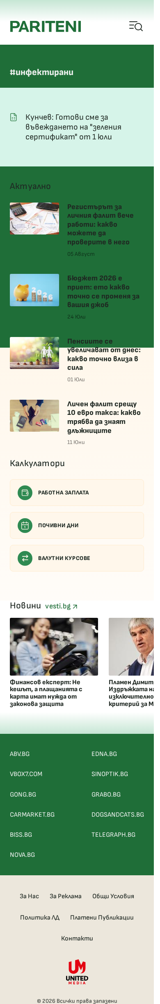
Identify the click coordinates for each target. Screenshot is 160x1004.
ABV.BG (20, 754)
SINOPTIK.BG (109, 774)
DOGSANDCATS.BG (117, 815)
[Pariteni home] (45, 26)
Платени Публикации (102, 918)
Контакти (77, 939)
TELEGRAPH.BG (113, 835)
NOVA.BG (22, 855)
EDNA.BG (104, 754)
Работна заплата (63, 492)
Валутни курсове (64, 558)
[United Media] (77, 971)
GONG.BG (23, 795)
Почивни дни (58, 525)
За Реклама (66, 896)
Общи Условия (113, 896)
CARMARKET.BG (32, 815)
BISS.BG (21, 835)
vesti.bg (58, 606)
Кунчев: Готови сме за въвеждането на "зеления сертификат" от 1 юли (73, 127)
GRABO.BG (106, 795)
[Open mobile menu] (136, 26)
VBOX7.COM (26, 774)
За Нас (29, 896)
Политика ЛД (39, 918)
